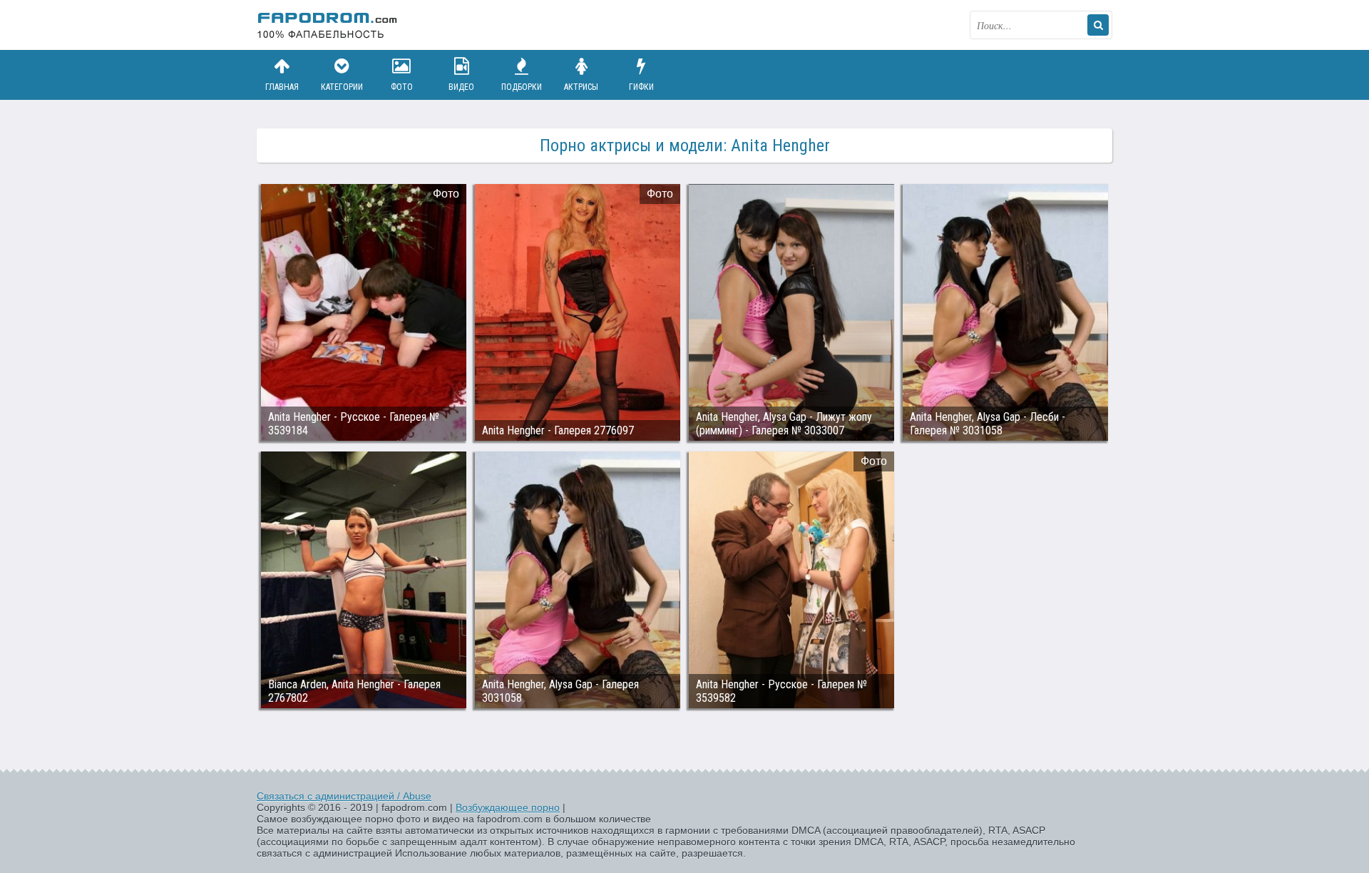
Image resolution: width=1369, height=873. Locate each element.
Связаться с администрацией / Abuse (344, 796)
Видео (461, 87)
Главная (282, 87)
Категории (342, 87)
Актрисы (581, 87)
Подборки (521, 87)
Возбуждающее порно (508, 807)
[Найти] (1098, 25)
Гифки (641, 87)
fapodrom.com (328, 25)
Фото (402, 87)
